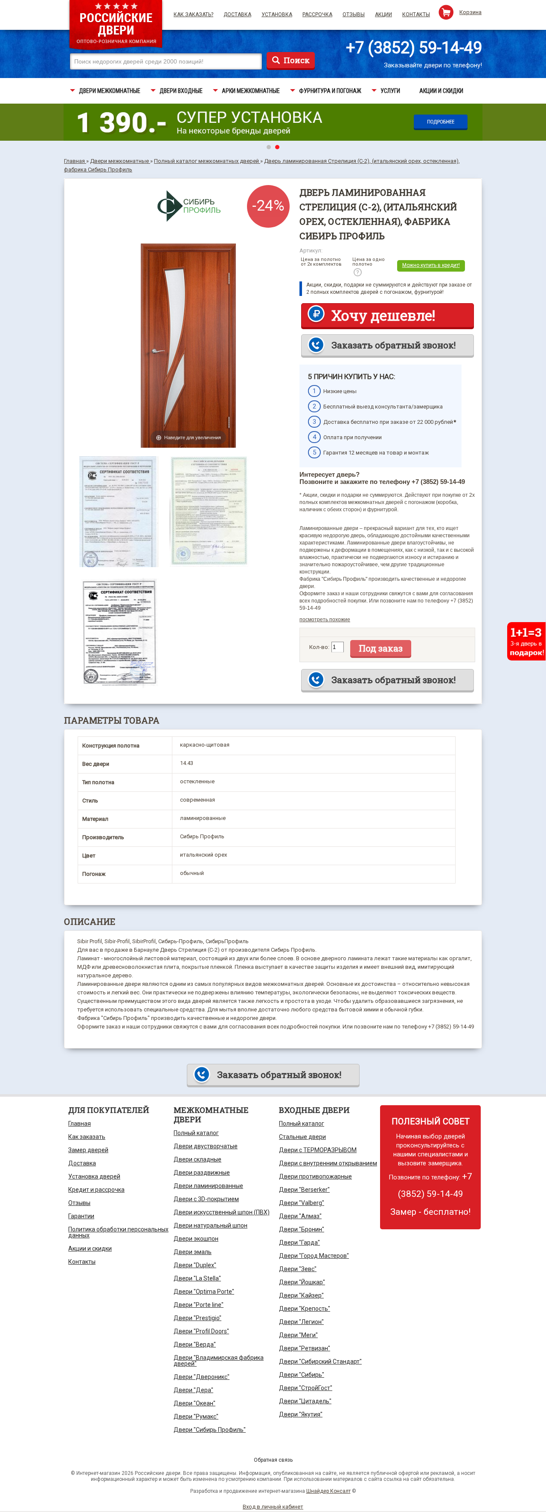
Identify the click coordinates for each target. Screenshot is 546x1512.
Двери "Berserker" (304, 1189)
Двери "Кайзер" (301, 1295)
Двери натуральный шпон (210, 1225)
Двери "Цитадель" (305, 1401)
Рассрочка (317, 14)
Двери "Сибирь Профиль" (210, 1429)
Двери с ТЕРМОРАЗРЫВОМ (318, 1150)
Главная (79, 1123)
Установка (276, 14)
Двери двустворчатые (206, 1146)
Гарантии (81, 1216)
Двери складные (197, 1159)
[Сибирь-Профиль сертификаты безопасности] (119, 460)
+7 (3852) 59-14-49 (414, 47)
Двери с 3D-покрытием (206, 1199)
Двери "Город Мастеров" (314, 1255)
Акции (383, 14)
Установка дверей (94, 1176)
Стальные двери (302, 1136)
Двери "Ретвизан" (304, 1348)
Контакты (416, 14)
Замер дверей (88, 1150)
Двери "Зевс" (298, 1269)
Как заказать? (193, 14)
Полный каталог (196, 1133)
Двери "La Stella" (197, 1278)
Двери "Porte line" (199, 1304)
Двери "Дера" (193, 1390)
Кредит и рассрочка (96, 1189)
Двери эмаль (193, 1251)
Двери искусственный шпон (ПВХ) (222, 1212)
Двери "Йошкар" (302, 1282)
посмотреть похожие (324, 620)
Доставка (237, 14)
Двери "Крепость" (304, 1308)
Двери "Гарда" (299, 1242)
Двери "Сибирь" (301, 1374)
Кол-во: (319, 647)
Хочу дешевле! (383, 315)
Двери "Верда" (195, 1344)
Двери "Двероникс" (201, 1376)
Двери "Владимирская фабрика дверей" (219, 1360)
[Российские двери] (116, 26)
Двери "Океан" (194, 1403)
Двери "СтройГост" (305, 1388)
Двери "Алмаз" (300, 1216)
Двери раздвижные (202, 1172)
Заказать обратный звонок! (393, 345)
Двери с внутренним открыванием (328, 1163)
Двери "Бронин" (301, 1229)
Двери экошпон (196, 1238)
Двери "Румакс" (196, 1416)
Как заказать (86, 1136)
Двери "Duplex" (195, 1265)
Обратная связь (273, 1460)
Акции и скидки (90, 1248)
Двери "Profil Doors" (201, 1331)
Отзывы (354, 14)
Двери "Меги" (298, 1335)
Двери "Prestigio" (197, 1318)
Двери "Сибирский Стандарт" (320, 1361)
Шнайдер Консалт (328, 1491)
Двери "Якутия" (300, 1414)
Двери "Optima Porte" (204, 1291)
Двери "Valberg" (301, 1202)
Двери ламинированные (208, 1185)
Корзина (470, 12)
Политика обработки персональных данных (118, 1232)
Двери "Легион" (301, 1321)
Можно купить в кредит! (431, 265)
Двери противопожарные (315, 1176)
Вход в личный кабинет (273, 1506)
